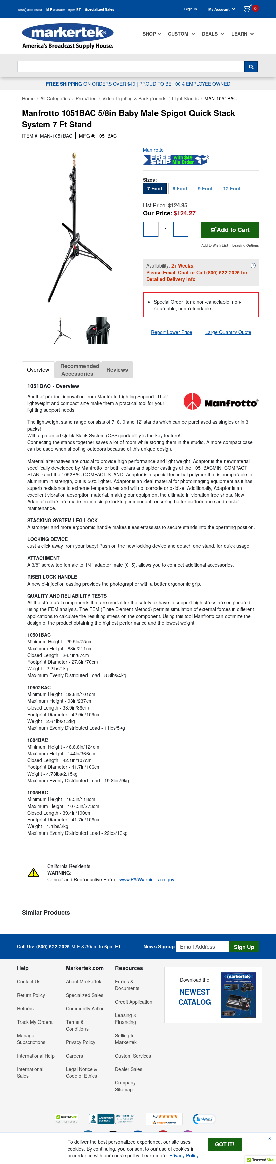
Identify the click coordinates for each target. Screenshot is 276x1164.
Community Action (85, 1008)
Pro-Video (86, 98)
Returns (25, 1008)
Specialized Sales (99, 9)
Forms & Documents (127, 985)
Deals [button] (210, 33)
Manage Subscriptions (31, 1038)
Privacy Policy (80, 1042)
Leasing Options (245, 245)
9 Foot (205, 188)
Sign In (190, 8)
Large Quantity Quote (228, 331)
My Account (219, 9)
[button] (66, 1119)
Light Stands (185, 98)
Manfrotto (153, 149)
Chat (183, 272)
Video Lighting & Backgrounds (134, 98)
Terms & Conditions (77, 1025)
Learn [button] (240, 33)
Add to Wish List (214, 245)
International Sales (30, 1072)
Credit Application (133, 1001)
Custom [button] (179, 33)
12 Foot (232, 188)
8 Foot (180, 188)
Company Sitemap (125, 1086)
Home (28, 98)
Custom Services (133, 1055)
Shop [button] (149, 33)
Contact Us (28, 981)
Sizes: (150, 179)
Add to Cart (238, 229)
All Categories (55, 98)
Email (169, 272)
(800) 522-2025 (30, 9)
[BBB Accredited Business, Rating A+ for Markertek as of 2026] (112, 1118)
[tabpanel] (143, 609)
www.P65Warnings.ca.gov (146, 879)
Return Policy (31, 995)
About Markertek (83, 981)
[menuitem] (152, 33)
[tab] (38, 369)
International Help (36, 1055)
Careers (74, 1055)
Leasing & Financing (125, 1018)
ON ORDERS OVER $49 (91, 83)
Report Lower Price (171, 331)
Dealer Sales (128, 1069)
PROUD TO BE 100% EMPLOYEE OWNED (184, 83)
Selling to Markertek (126, 1038)
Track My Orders (35, 1021)
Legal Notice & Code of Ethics (81, 1072)
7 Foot (154, 188)
